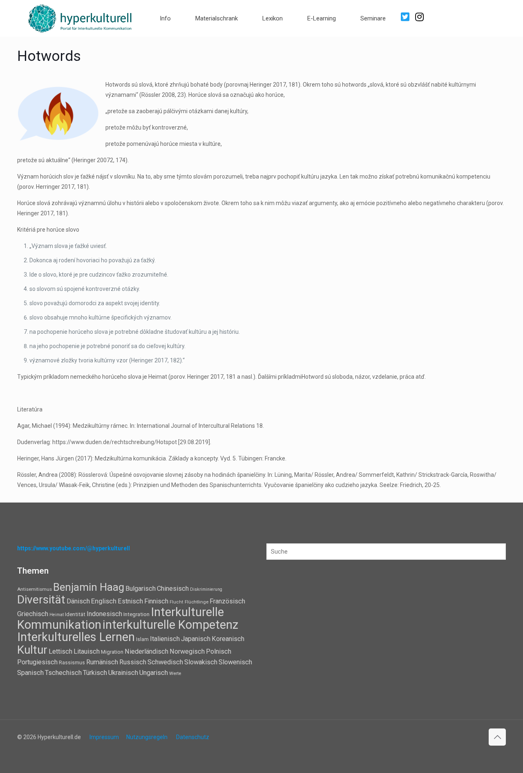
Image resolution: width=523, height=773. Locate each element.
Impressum (104, 737)
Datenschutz (192, 737)
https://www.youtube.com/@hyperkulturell (73, 548)
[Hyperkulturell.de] (80, 17)
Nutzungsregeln (147, 737)
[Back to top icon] (497, 737)
